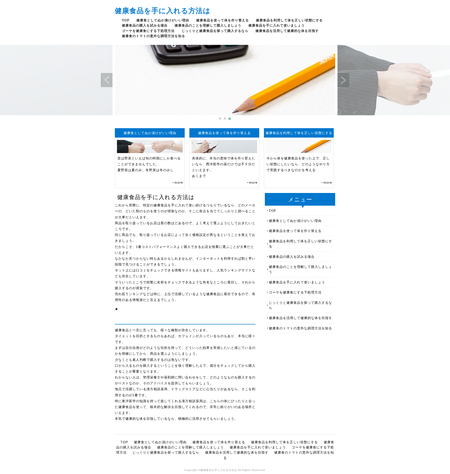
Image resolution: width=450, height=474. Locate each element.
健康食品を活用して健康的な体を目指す (287, 30)
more (178, 182)
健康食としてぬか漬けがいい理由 (162, 20)
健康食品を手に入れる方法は (162, 10)
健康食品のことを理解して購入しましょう (208, 25)
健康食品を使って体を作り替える (222, 20)
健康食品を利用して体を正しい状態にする (289, 20)
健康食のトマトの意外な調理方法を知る (153, 36)
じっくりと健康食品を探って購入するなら (215, 30)
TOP (125, 20)
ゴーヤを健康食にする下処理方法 (148, 30)
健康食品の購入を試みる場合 (145, 25)
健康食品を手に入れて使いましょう (276, 25)
